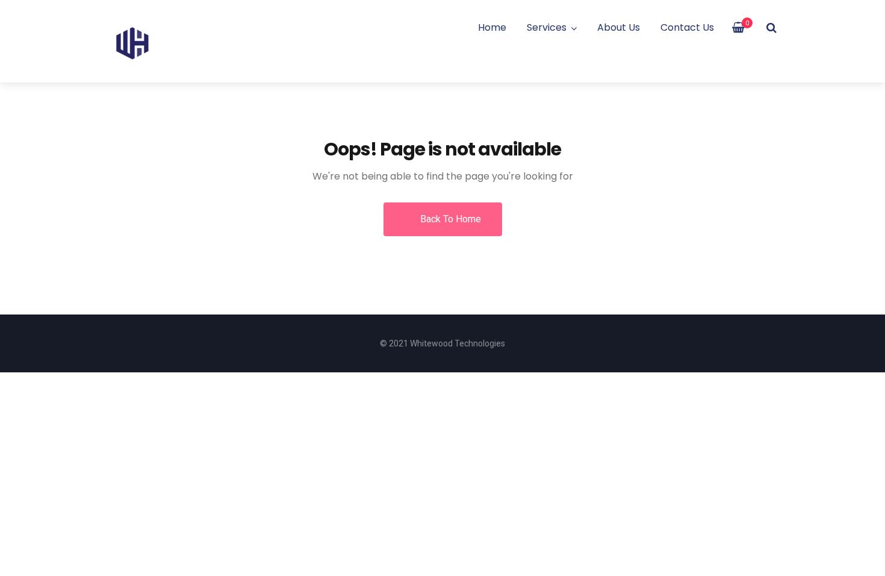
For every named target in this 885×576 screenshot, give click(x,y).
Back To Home (449, 219)
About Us (618, 27)
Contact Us (687, 27)
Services (547, 27)
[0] (738, 27)
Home (492, 27)
